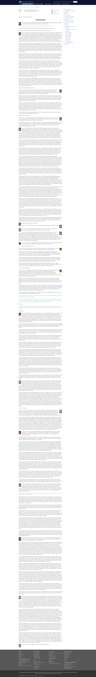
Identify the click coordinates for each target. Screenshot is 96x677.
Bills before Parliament (37, 661)
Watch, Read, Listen (37, 654)
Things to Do (50, 660)
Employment (66, 657)
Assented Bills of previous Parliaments (39, 662)
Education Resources (37, 656)
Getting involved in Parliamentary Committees (55, 653)
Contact (62, 1)
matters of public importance (70, 26)
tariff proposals (67, 14)
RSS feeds (65, 660)
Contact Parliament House (52, 656)
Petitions (50, 654)
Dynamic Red (21, 655)
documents (67, 25)
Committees (35, 668)
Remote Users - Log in (67, 654)
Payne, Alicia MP (68, 38)
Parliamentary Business (27, 3)
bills (65, 13)
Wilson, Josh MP (68, 32)
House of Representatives (23, 660)
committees (67, 12)
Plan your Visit (51, 662)
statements (67, 23)
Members (20, 664)
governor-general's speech (69, 16)
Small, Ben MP (67, 39)
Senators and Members (38, 3)
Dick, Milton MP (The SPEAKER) (70, 29)
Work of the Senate (22, 654)
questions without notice (69, 20)
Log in (72, 1)
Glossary (65, 659)
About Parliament (56, 3)
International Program (37, 658)
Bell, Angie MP (67, 30)
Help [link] (43, 675)
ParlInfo (65, 1)
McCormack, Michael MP (69, 42)
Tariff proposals (36, 663)
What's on (50, 659)
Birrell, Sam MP (68, 36)
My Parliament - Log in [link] (67, 653)
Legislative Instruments (37, 664)
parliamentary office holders (70, 10)
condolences (67, 19)
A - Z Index (65, 658)
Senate (20, 653)
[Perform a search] (76, 2)
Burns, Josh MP (68, 41)
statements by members (69, 17)
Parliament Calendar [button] (57, 1)
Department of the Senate (68, 663)
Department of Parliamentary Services (69, 666)
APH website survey (67, 656)
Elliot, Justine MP (68, 35)
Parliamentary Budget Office (68, 667)
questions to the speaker (69, 22)
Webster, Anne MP (68, 33)
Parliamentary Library (37, 657)
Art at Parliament (51, 661)
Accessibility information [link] (22, 675)
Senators (20, 656)
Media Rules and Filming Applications (54, 663)
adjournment (67, 43)
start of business (67, 9)
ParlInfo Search (66, 655)
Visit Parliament (65, 3)
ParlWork (68, 1)
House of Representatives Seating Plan (24, 665)
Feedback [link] (40, 675)
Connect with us (51, 655)
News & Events (48, 3)
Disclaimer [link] (36, 675)
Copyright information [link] (30, 675)
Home (20, 3)
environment (67, 27)
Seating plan (20, 657)
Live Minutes (20, 663)
